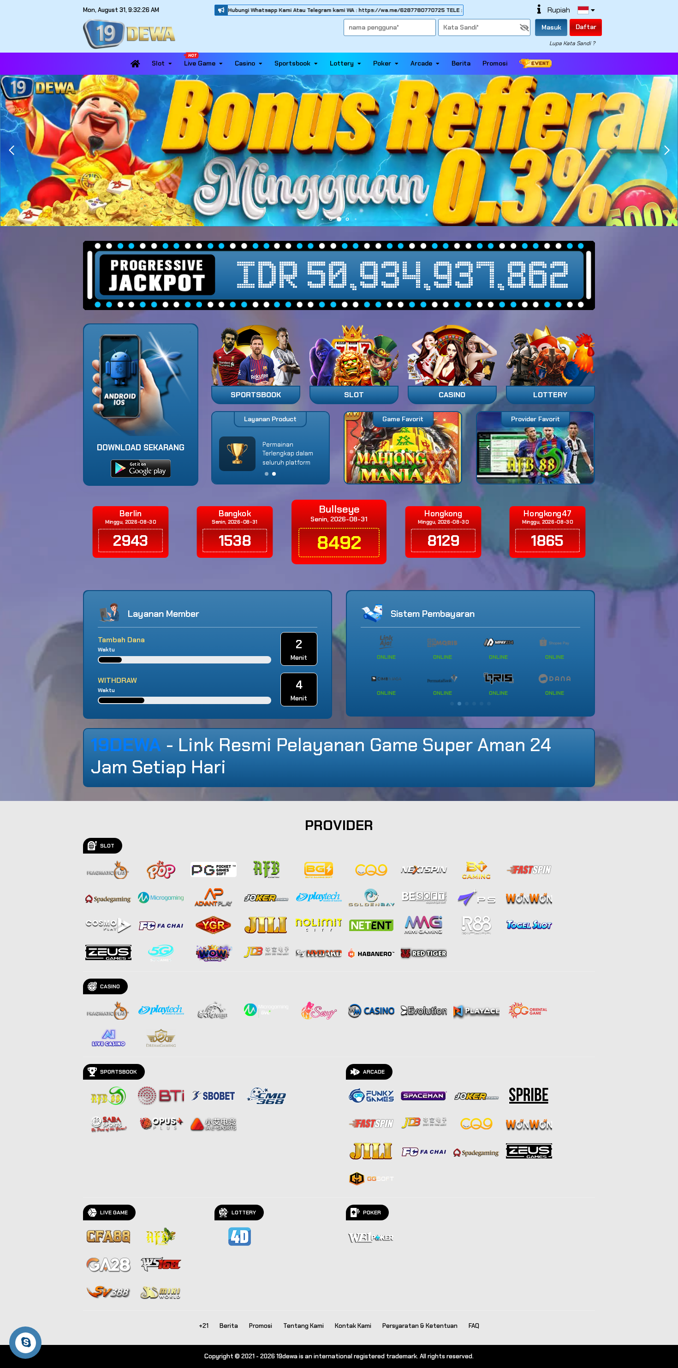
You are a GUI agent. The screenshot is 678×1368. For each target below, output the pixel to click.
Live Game (199, 63)
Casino (245, 63)
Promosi (494, 63)
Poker (382, 63)
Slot (158, 63)
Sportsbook (292, 63)
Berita (461, 63)
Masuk (551, 27)
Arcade (421, 63)
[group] (535, 448)
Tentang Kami (303, 1326)
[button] (666, 150)
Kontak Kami (353, 1326)
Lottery (342, 63)
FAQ (474, 1326)
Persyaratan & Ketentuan (420, 1326)
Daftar (586, 27)
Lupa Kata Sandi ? (572, 43)
